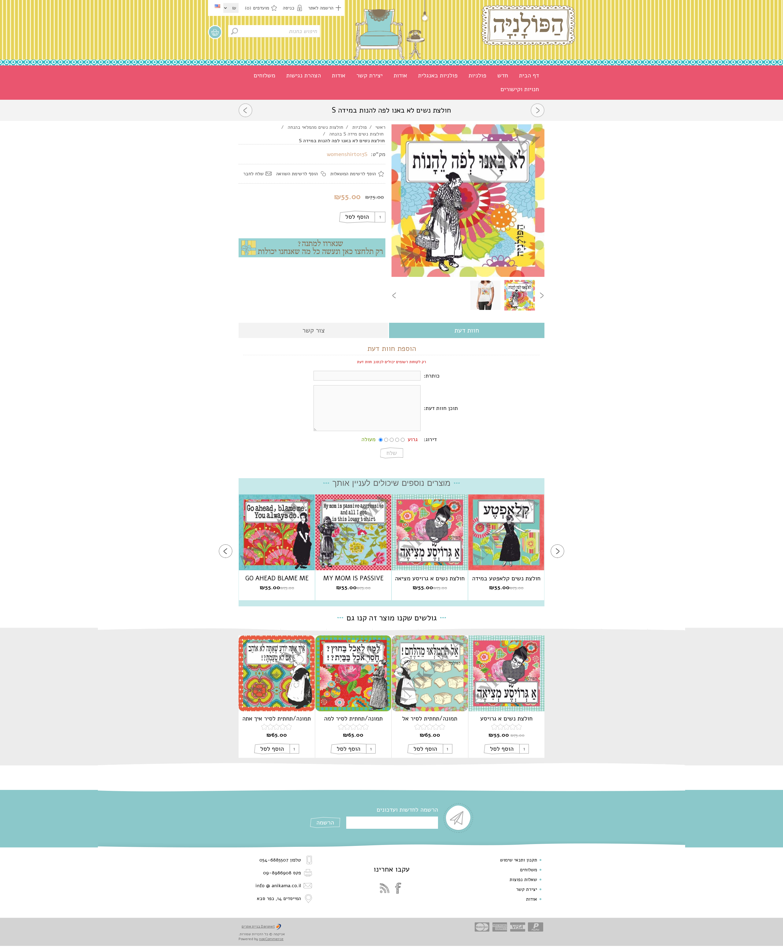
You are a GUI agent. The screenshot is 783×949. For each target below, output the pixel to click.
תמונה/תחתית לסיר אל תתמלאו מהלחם (429, 718)
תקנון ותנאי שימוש (518, 860)
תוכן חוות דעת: (441, 408)
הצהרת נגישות (303, 75)
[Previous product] (537, 110)
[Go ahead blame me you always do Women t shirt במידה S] (277, 532)
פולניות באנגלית (438, 75)
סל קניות (215, 32)
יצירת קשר (369, 75)
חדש (502, 75)
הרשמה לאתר (320, 8)
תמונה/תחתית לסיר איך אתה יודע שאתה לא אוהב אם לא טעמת (276, 718)
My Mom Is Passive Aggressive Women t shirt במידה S (353, 578)
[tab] (466, 331)
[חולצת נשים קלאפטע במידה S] (506, 532)
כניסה (288, 8)
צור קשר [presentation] (313, 330)
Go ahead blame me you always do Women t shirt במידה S (277, 578)
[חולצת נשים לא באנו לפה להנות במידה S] (519, 295)
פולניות (477, 75)
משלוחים (264, 75)
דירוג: (430, 439)
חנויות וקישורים (519, 89)
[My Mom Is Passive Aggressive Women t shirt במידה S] (353, 532)
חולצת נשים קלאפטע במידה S (506, 578)
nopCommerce (271, 938)
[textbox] (274, 31)
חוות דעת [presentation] (467, 330)
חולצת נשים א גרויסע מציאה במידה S (430, 578)
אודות (400, 75)
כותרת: (432, 375)
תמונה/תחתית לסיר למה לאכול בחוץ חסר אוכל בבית (353, 718)
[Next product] (245, 110)
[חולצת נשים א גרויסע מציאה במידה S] (430, 532)
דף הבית (529, 75)
